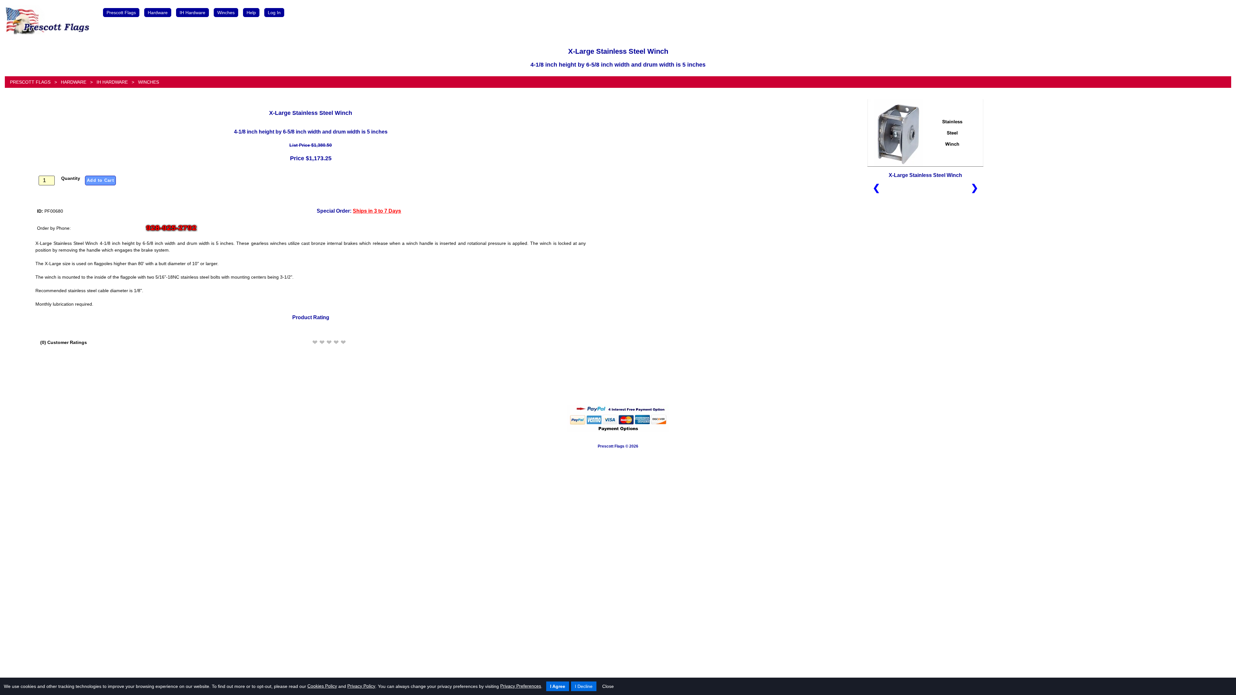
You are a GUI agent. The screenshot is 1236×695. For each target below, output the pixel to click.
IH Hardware (192, 12)
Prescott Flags (121, 12)
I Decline (584, 686)
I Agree (557, 686)
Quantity (70, 178)
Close (608, 686)
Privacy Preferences (520, 686)
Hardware (158, 12)
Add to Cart (100, 180)
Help (251, 12)
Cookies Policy (322, 686)
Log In (274, 12)
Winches (226, 12)
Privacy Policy (361, 686)
